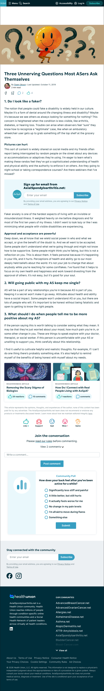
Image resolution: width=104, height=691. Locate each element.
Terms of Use (33, 204)
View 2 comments (51, 446)
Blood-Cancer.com (67, 644)
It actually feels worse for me (66, 501)
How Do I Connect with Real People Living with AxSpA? (72, 389)
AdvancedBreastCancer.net (72, 603)
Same (77, 423)
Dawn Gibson (20, 84)
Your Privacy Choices (17, 661)
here (90, 413)
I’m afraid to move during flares (67, 511)
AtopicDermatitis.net (68, 626)
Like (25, 423)
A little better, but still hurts (65, 495)
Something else (58, 517)
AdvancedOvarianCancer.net (73, 607)
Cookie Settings (39, 661)
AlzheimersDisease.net (70, 616)
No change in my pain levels (65, 506)
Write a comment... (17, 454)
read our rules (43, 441)
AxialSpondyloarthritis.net (71, 635)
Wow (64, 423)
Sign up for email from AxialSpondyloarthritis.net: (44, 186)
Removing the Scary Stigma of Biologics (25, 389)
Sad (50, 423)
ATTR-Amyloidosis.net (69, 630)
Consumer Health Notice (64, 658)
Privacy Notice (80, 201)
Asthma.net (63, 621)
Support (38, 423)
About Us (11, 658)
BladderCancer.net (67, 640)
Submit (66, 525)
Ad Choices (75, 661)
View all (62, 650)
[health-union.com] (22, 597)
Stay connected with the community (30, 550)
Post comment (52, 463)
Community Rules (58, 661)
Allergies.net (63, 612)
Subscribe (94, 3)
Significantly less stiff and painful (68, 490)
